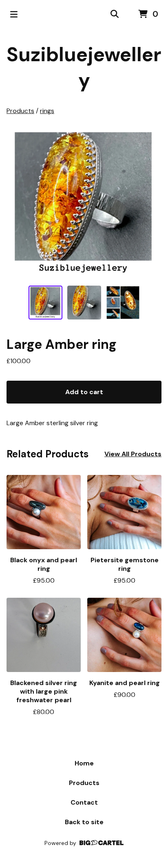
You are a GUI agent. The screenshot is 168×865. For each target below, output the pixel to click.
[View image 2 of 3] (84, 302)
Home (84, 763)
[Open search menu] (114, 14)
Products (20, 110)
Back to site (84, 822)
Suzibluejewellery (84, 67)
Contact (84, 802)
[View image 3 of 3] (123, 302)
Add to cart (84, 392)
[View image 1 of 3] (45, 302)
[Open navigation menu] (14, 14)
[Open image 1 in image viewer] (84, 203)
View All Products (132, 454)
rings (47, 110)
